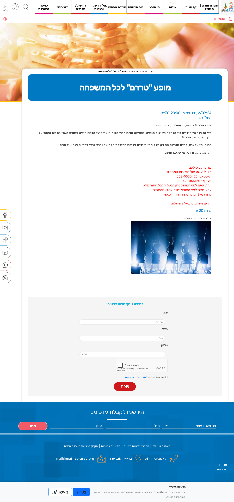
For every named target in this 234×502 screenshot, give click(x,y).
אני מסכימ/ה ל (145, 377)
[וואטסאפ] (5, 265)
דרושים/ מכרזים (80, 7)
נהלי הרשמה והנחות (98, 7)
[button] (25, 7)
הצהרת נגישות (161, 446)
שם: (165, 313)
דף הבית (190, 7)
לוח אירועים (135, 7)
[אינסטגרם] (5, 227)
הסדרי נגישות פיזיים (136, 446)
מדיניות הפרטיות (135, 377)
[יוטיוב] (5, 252)
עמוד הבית (146, 71)
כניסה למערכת (44, 7)
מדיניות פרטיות (110, 446)
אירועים (134, 71)
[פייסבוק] (5, 215)
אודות (172, 7)
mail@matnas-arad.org (75, 458)
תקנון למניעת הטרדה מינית (81, 446)
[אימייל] (5, 277)
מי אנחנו (154, 7)
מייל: (164, 329)
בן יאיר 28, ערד (120, 458)
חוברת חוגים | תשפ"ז (209, 7)
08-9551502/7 (155, 458)
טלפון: (164, 345)
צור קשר (62, 7)
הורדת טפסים (117, 7)
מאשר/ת (60, 492)
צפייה (81, 492)
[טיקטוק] (5, 240)
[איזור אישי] (15, 6)
